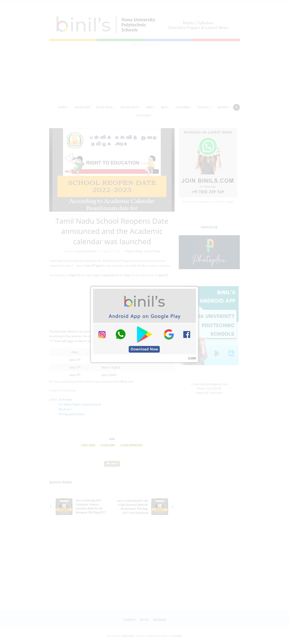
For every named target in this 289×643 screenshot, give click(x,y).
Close (192, 358)
